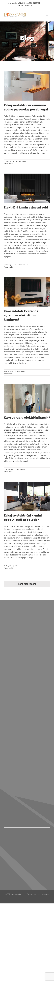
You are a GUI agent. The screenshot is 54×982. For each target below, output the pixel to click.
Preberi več (8, 163)
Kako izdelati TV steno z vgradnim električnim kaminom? (21, 315)
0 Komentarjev (21, 161)
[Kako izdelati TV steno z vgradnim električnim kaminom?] (27, 291)
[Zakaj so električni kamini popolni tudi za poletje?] (27, 496)
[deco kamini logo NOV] (15, 13)
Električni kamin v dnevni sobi (26, 207)
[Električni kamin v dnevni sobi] (27, 188)
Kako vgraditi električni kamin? (27, 417)
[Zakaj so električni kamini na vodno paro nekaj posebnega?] (27, 86)
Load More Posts (27, 584)
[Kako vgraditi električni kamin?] (27, 398)
